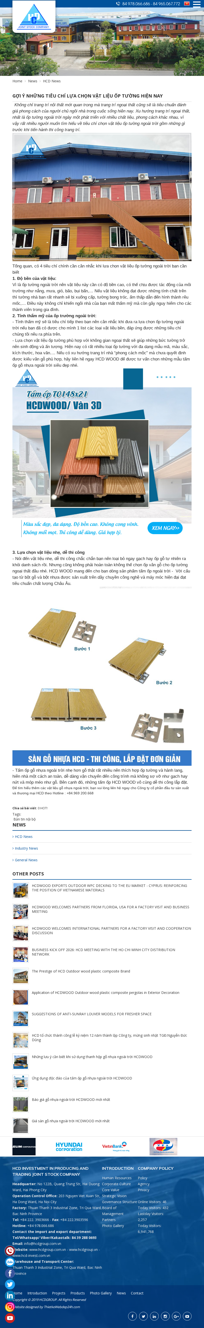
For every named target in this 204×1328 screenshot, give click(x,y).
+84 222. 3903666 (34, 1219)
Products (77, 1293)
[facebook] (132, 1316)
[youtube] (187, 1316)
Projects (58, 1293)
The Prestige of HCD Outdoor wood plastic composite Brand (81, 971)
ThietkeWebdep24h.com (62, 1307)
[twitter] (143, 1316)
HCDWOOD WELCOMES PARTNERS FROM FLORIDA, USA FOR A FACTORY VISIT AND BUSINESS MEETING (110, 909)
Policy (142, 1177)
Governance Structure (119, 1201)
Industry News (26, 848)
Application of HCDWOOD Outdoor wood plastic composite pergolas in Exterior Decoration (105, 992)
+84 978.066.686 (40, 1225)
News (32, 81)
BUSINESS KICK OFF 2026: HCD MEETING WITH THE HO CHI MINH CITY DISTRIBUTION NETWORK (103, 952)
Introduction (37, 1293)
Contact (137, 1293)
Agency (144, 1183)
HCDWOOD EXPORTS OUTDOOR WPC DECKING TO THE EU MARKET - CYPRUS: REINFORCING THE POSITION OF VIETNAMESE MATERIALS (109, 887)
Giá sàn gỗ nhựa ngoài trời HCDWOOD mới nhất (71, 1121)
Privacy (143, 1189)
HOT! (44, 808)
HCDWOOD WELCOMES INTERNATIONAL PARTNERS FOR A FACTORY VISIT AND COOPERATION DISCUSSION (111, 930)
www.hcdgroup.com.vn (47, 1249)
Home (17, 81)
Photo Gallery (113, 1225)
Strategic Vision (114, 1195)
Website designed (25, 1307)
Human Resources (117, 1177)
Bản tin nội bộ (24, 819)
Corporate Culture (116, 1183)
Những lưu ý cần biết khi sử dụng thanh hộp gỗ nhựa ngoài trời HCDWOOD (92, 1056)
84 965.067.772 (166, 3)
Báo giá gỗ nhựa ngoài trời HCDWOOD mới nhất (71, 1099)
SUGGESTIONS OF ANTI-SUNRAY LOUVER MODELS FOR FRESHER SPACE (92, 1014)
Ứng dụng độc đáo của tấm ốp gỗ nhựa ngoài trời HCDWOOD (82, 1078)
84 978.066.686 (136, 3)
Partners (109, 1219)
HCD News (24, 836)
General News (26, 860)
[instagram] (165, 1316)
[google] (176, 1316)
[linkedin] (154, 1316)
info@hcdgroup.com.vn (42, 1243)
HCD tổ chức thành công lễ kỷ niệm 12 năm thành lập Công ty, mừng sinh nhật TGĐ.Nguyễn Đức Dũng (109, 1037)
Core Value (110, 1189)
